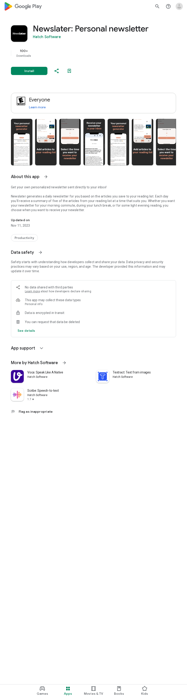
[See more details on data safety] (26, 330)
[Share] (56, 70)
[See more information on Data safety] (40, 252)
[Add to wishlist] (69, 70)
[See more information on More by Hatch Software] (64, 362)
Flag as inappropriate (32, 411)
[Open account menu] (179, 6)
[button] (21, 142)
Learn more (37, 107)
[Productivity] (24, 237)
